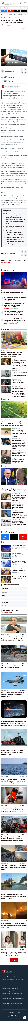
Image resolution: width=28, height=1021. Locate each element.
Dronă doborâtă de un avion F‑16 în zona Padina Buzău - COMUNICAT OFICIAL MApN (14, 232)
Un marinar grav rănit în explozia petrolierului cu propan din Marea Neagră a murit (12, 752)
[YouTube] (11, 11)
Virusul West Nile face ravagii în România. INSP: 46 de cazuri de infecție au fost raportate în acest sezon (14, 424)
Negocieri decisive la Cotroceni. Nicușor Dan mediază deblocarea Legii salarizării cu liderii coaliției (14, 312)
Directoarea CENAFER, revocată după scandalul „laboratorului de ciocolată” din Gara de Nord (13, 954)
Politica (6, 316)
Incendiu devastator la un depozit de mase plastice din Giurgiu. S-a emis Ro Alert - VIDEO (14, 925)
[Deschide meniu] (25, 3)
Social (3, 295)
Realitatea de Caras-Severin (19, 996)
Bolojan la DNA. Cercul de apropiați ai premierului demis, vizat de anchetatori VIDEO (19, 515)
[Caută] (20, 3)
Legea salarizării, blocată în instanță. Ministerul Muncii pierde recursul (19, 523)
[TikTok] (24, 11)
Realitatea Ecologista (6, 991)
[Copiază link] (22, 69)
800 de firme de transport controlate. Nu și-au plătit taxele (15, 298)
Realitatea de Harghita (7, 998)
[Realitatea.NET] (8, 3)
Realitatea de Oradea (6, 996)
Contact (3, 976)
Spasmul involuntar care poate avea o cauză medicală (18, 461)
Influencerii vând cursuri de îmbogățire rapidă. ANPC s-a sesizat (19, 382)
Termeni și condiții (11, 976)
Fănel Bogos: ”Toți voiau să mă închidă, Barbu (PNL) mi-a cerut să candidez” (19, 498)
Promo (6, 323)
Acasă (4, 14)
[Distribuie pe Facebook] (25, 69)
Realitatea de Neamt (17, 991)
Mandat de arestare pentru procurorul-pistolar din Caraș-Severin (18, 506)
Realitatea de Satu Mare (16, 1003)
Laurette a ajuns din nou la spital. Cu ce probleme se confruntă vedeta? (19, 375)
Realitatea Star (15, 988)
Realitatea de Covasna (17, 993)
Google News (5, 262)
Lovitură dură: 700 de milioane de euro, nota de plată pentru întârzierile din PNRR (14, 305)
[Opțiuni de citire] (24, 1017)
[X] (17, 11)
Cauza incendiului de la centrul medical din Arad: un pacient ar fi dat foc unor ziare (13, 292)
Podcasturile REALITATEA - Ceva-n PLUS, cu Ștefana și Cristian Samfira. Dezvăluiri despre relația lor (15, 320)
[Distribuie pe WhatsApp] (22, 72)
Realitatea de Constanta (18, 998)
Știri (7, 14)
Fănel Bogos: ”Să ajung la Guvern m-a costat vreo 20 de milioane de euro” (13, 490)
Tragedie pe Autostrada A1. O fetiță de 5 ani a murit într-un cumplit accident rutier (14, 867)
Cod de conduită (19, 979)
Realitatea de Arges (16, 1001)
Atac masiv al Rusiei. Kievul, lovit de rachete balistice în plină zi (15, 227)
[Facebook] (4, 11)
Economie (6, 301)
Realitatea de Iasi (5, 1003)
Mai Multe (14, 960)
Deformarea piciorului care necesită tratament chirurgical (19, 453)
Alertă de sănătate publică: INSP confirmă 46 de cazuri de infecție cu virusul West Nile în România (19, 433)
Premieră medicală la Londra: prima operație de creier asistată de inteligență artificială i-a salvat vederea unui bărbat (19, 444)
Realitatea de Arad (6, 1001)
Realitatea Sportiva (6, 988)
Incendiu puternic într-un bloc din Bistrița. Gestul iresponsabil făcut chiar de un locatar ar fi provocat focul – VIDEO (12, 839)
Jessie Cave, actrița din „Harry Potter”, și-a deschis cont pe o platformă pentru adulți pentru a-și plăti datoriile (19, 364)
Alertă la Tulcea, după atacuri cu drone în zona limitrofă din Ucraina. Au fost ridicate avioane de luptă (13, 810)
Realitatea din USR (6, 993)
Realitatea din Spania (6, 1006)
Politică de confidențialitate (8, 979)
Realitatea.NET (10, 72)
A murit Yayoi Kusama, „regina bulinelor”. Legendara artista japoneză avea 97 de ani (11, 354)
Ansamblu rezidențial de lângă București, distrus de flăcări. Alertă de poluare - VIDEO (13, 896)
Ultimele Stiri (12, 14)
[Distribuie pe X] (25, 72)
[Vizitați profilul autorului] (2, 71)
